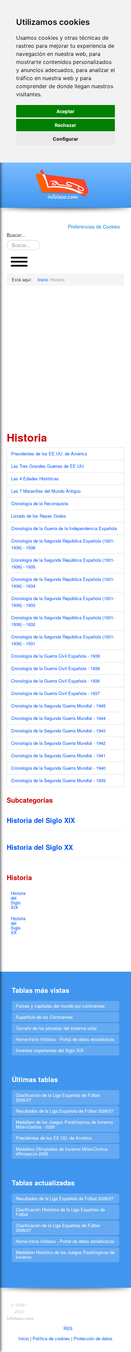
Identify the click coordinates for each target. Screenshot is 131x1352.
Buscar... (16, 235)
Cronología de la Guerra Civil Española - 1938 (55, 668)
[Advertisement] (65, 358)
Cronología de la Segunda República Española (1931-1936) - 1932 (63, 620)
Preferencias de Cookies (94, 226)
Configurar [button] (65, 139)
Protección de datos (93, 1338)
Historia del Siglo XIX (41, 820)
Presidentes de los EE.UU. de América (49, 453)
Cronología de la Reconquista (39, 503)
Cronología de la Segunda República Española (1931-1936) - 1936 (63, 544)
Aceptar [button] (65, 111)
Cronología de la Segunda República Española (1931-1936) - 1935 (63, 563)
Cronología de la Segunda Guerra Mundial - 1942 (58, 743)
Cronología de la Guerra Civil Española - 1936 (55, 681)
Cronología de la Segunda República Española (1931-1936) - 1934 (63, 582)
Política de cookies (51, 1338)
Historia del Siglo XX (40, 847)
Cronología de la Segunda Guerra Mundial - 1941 (58, 755)
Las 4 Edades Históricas (35, 478)
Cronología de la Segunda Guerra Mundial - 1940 (58, 768)
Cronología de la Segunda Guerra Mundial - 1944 (58, 718)
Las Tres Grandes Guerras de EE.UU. (48, 466)
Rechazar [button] (65, 125)
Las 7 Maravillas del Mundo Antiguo (46, 491)
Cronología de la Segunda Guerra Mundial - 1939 (58, 780)
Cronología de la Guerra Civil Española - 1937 (55, 693)
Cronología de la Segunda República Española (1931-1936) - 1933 (63, 601)
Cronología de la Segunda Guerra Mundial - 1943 (58, 730)
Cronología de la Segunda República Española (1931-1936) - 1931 (63, 640)
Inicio (23, 1338)
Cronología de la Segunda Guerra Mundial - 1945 (58, 705)
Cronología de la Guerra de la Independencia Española (64, 528)
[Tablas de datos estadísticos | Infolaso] (65, 184)
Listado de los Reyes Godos (38, 516)
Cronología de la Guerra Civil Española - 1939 (55, 656)
